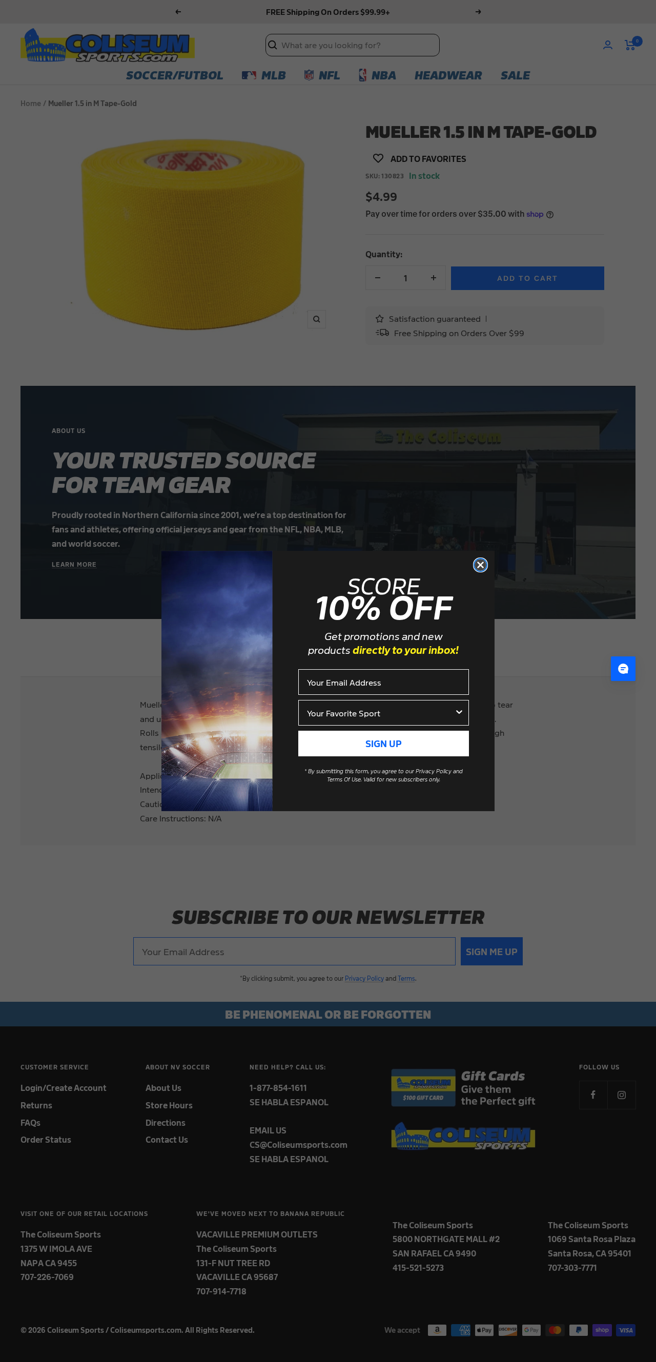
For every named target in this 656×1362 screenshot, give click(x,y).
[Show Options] (459, 712)
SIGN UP (383, 743)
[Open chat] (623, 668)
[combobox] (380, 712)
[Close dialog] (480, 565)
